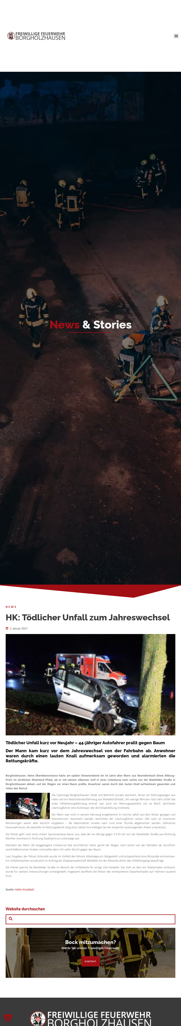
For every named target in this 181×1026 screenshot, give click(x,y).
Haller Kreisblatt (24, 889)
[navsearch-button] (10, 919)
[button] (176, 36)
